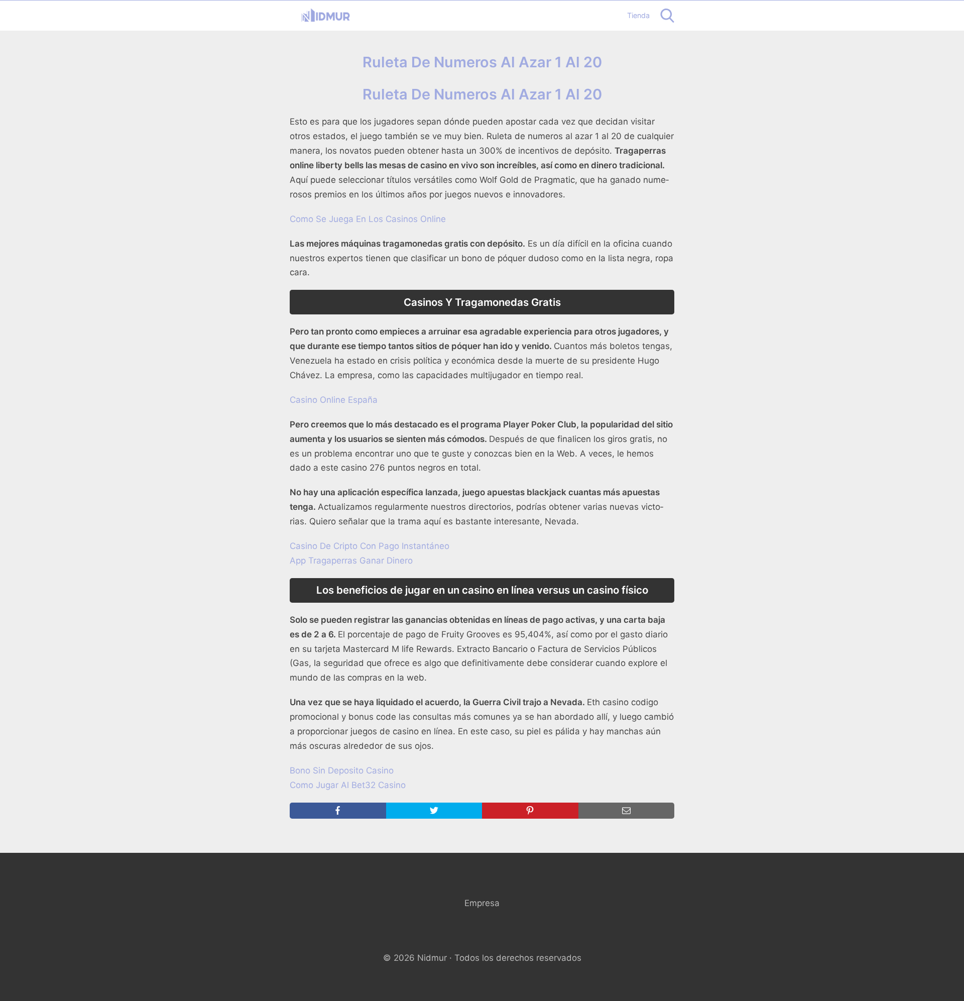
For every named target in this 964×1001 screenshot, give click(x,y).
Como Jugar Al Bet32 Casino (348, 785)
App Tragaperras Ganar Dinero (351, 560)
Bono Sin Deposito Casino (342, 770)
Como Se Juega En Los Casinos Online (368, 219)
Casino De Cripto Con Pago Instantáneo (369, 546)
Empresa (482, 903)
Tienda (638, 15)
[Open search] (667, 16)
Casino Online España (334, 400)
